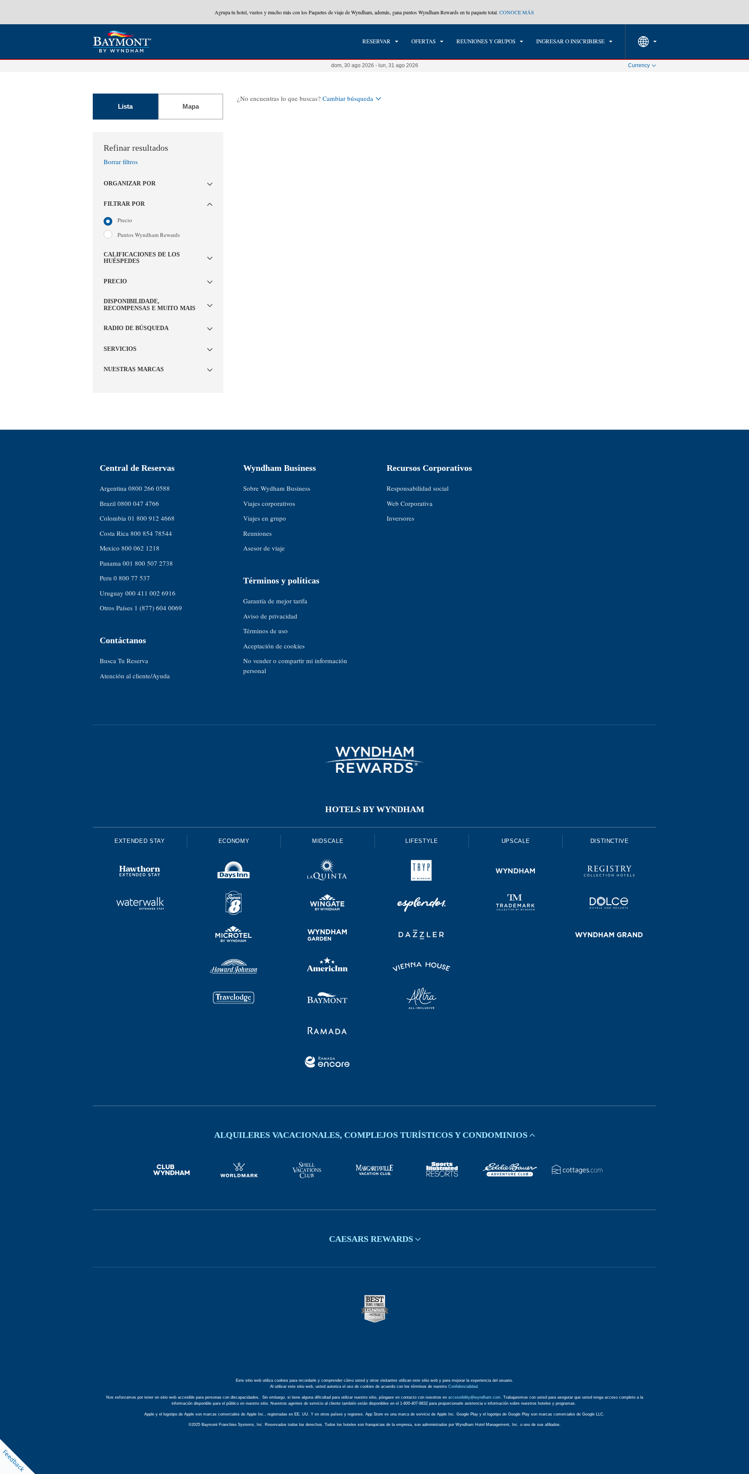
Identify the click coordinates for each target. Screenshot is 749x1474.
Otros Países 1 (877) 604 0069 (141, 607)
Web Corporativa (410, 503)
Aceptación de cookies (274, 645)
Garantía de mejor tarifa (275, 600)
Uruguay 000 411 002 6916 (138, 593)
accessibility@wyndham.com (474, 1397)
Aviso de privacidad (270, 616)
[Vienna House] (422, 968)
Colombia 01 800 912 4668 (137, 518)
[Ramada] (327, 1031)
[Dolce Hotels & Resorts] (609, 904)
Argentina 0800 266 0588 (135, 488)
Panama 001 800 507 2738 (136, 563)
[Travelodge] (234, 999)
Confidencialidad (463, 1386)
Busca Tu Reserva (124, 660)
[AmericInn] (327, 968)
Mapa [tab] (190, 106)
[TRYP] (422, 872)
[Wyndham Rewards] (374, 760)
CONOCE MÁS (516, 12)
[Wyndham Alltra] (422, 999)
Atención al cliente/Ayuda (135, 675)
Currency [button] (639, 65)
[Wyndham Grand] (609, 936)
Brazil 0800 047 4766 (129, 503)
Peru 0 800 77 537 (125, 577)
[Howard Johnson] (234, 968)
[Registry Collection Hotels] (609, 872)
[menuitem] (380, 41)
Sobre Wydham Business (276, 488)
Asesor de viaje (264, 548)
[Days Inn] (234, 872)
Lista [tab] (125, 106)
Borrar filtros (121, 161)
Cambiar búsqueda (347, 98)
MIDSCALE (327, 841)
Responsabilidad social (418, 488)
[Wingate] (327, 904)
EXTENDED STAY (139, 841)
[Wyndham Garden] (327, 936)
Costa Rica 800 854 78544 (136, 533)
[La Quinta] (327, 872)
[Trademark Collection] (516, 904)
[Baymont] (327, 999)
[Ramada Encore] (327, 1063)
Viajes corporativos (269, 503)
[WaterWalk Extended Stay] (140, 904)
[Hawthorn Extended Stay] (140, 872)
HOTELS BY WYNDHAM (374, 809)
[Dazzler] (422, 936)
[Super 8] (234, 904)
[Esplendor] (422, 904)
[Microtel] (234, 936)
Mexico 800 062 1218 (130, 548)
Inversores (400, 518)
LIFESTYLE (421, 841)
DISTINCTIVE (609, 841)
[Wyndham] (516, 872)
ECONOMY (234, 841)
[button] (158, 184)
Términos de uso (265, 630)
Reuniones (257, 533)
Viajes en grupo (264, 518)
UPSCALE (516, 841)
